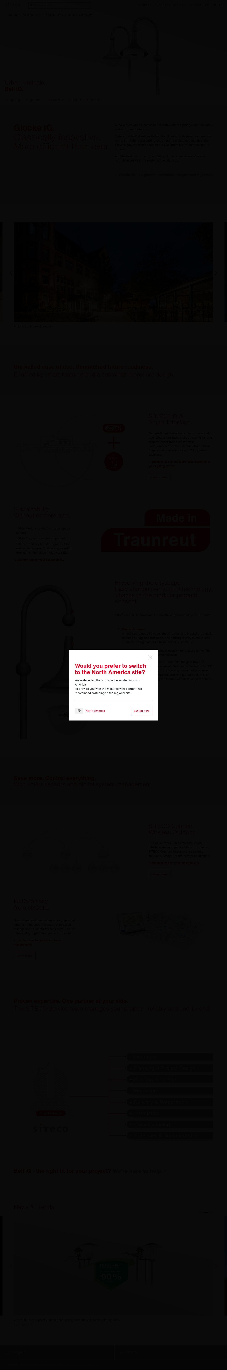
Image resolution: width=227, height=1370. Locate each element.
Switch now (141, 711)
